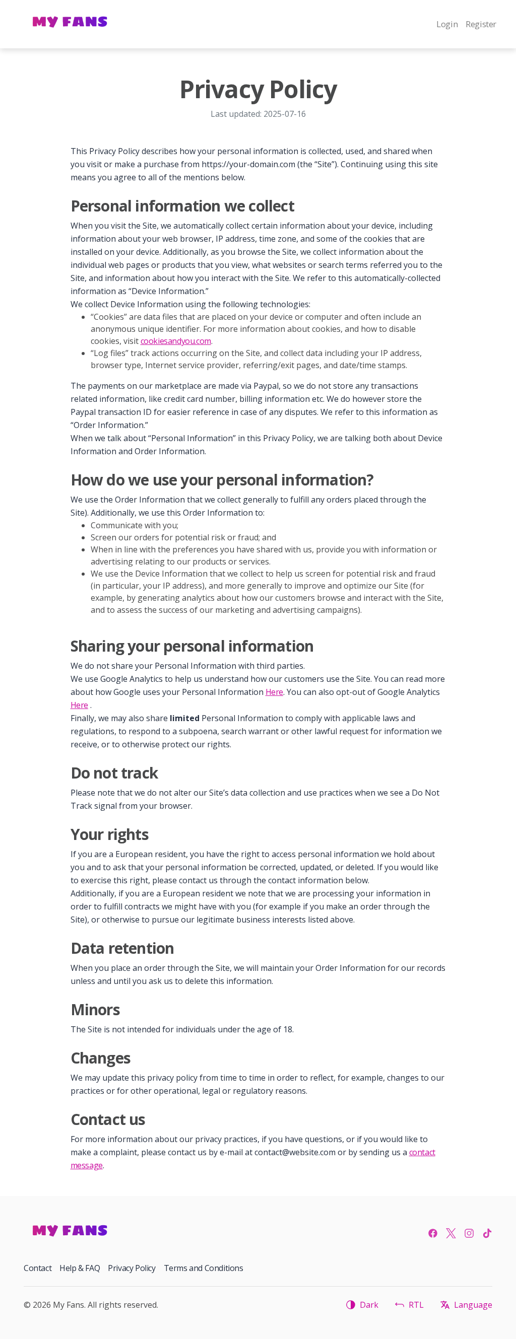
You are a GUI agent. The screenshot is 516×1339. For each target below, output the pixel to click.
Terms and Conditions (203, 1268)
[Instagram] (469, 1233)
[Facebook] (433, 1233)
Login (447, 24)
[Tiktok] (487, 1233)
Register (481, 24)
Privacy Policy (131, 1268)
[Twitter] (451, 1233)
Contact (37, 1268)
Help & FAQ (79, 1268)
